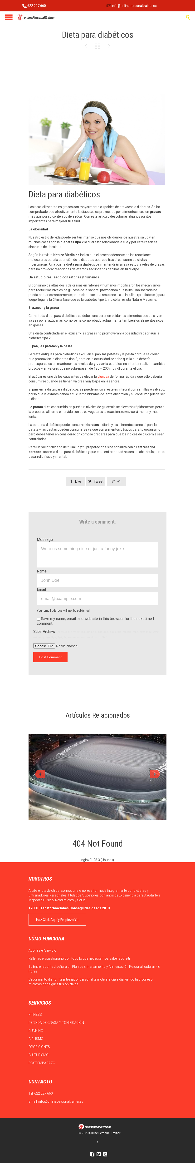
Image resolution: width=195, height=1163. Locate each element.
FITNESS (36, 1014)
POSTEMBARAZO (42, 1063)
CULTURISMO (39, 1055)
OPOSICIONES (40, 1047)
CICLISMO (36, 1039)
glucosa (104, 376)
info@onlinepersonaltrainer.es (134, 6)
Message (45, 539)
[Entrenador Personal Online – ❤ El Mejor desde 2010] (36, 17)
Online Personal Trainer (104, 1133)
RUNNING (36, 1031)
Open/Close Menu (9, 17)
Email (41, 589)
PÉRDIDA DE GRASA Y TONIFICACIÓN (57, 1023)
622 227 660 (36, 6)
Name (42, 571)
